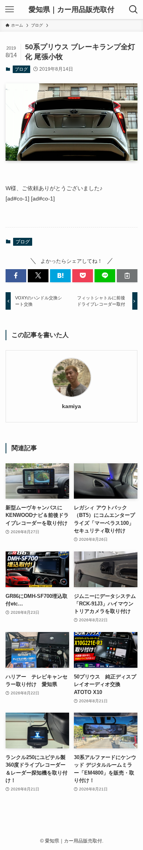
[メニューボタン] (9, 9)
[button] (16, 275)
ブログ (21, 69)
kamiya (71, 406)
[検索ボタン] (133, 9)
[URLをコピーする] (127, 275)
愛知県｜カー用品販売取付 (71, 9)
